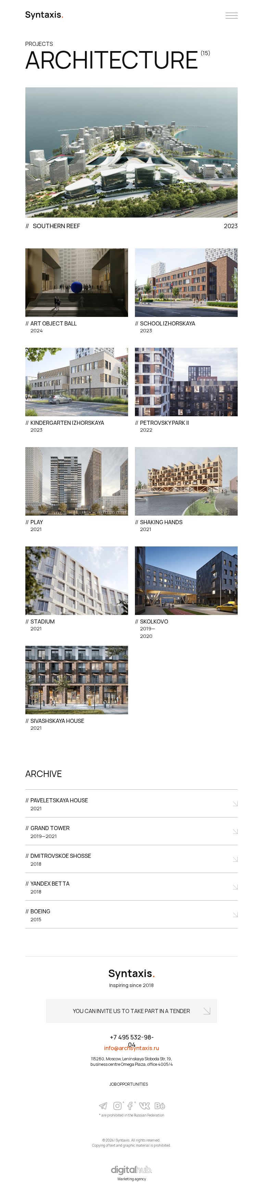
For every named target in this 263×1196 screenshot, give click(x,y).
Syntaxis (131, 973)
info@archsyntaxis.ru (131, 1048)
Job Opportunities (128, 1084)
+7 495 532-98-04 (132, 1041)
